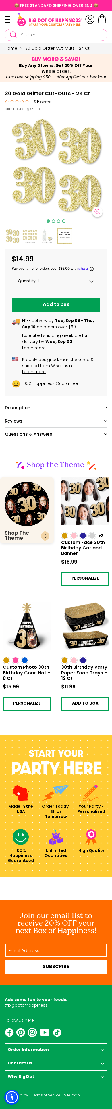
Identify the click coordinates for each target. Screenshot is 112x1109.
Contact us (20, 1063)
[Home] (49, 19)
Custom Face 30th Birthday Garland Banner (80, 483)
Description (17, 408)
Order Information (28, 1050)
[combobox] (56, 35)
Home (11, 48)
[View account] (90, 19)
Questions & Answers (28, 434)
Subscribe (56, 967)
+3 (100, 536)
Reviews (13, 421)
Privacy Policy (16, 1095)
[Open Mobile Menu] (11, 19)
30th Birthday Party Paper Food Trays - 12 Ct (83, 608)
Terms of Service (46, 1095)
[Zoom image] (97, 212)
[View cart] (102, 22)
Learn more (34, 348)
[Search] (13, 35)
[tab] (48, 221)
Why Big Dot (21, 1077)
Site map (72, 1095)
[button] (12, 236)
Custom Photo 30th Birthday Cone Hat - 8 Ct (25, 608)
